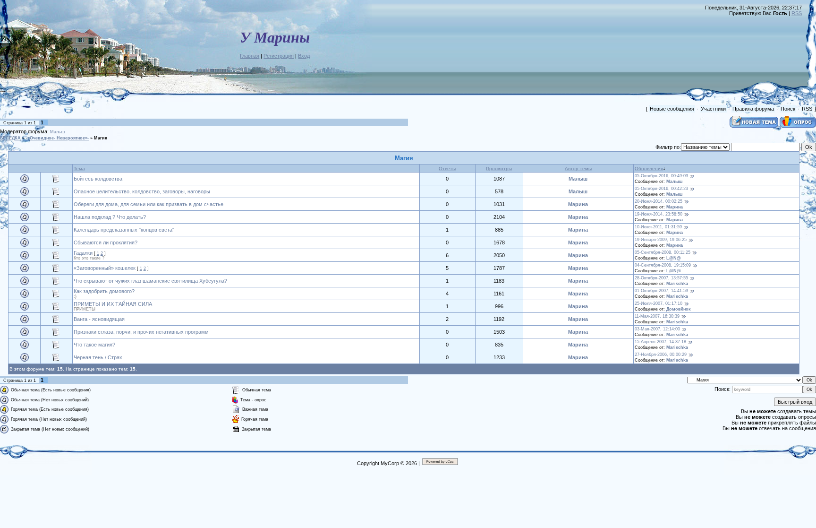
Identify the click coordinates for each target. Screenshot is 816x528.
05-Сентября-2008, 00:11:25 (662, 252)
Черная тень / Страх (98, 357)
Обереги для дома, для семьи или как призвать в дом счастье (148, 204)
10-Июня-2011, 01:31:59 (658, 227)
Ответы (447, 168)
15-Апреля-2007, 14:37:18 (660, 341)
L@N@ (673, 258)
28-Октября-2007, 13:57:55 (661, 278)
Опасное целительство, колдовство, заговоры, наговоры (142, 191)
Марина (578, 204)
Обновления (649, 168)
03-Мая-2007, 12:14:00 (657, 329)
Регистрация (279, 56)
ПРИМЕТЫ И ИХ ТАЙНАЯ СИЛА (113, 304)
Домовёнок (678, 309)
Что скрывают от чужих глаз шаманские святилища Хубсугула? (150, 281)
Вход (304, 56)
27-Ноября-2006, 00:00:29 (661, 354)
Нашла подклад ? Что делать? (110, 217)
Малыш (57, 132)
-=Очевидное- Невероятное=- (57, 138)
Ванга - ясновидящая (99, 319)
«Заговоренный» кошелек (105, 268)
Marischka (677, 283)
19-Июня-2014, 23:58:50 (658, 214)
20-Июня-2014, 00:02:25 (658, 201)
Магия (100, 138)
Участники (713, 109)
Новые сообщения (672, 109)
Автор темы (578, 168)
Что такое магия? (94, 344)
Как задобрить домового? (104, 291)
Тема (79, 168)
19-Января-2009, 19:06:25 (661, 239)
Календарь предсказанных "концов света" (124, 230)
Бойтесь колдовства (98, 179)
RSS (796, 13)
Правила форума (753, 109)
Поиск (788, 109)
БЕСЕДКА (10, 138)
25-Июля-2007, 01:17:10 (658, 303)
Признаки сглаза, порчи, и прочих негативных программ (141, 332)
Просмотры (499, 168)
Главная (249, 56)
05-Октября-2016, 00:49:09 (661, 175)
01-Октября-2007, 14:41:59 (661, 290)
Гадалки (83, 253)
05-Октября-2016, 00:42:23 (661, 188)
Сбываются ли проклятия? (105, 242)
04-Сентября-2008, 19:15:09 (663, 265)
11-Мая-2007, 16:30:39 (657, 316)
